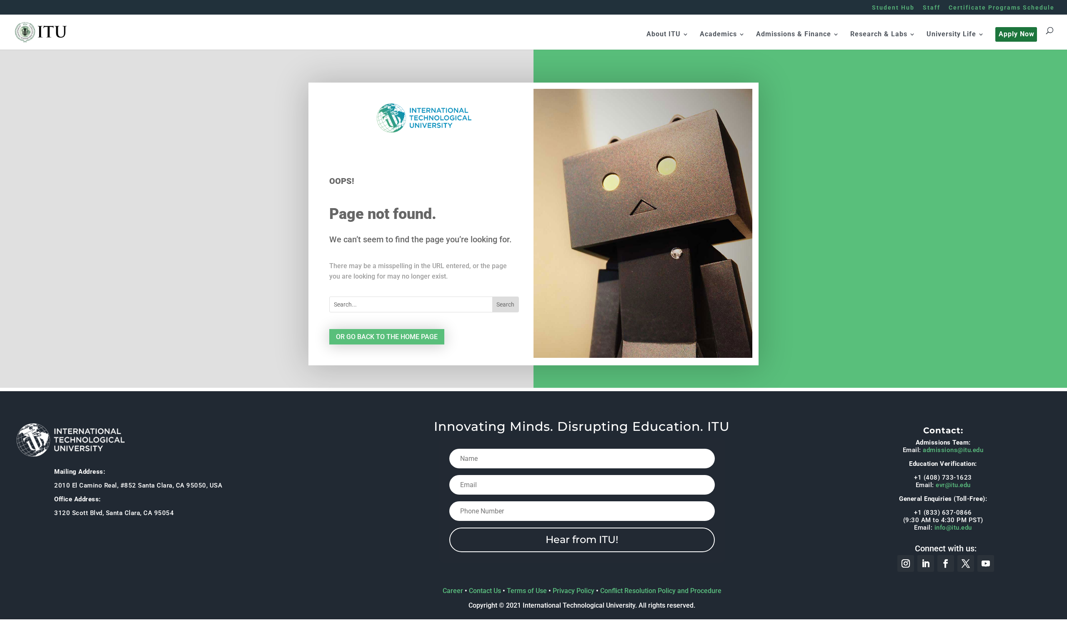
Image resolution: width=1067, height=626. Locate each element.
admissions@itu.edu (953, 450)
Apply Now (1016, 34)
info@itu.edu (953, 527)
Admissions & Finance (793, 34)
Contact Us (485, 591)
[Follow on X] (965, 563)
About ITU (663, 34)
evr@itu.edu (953, 485)
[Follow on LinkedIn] (925, 563)
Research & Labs (878, 34)
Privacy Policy (573, 591)
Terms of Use (527, 591)
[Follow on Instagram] (905, 563)
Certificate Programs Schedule (1001, 8)
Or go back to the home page (387, 337)
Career (453, 591)
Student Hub (893, 8)
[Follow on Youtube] (985, 563)
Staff (931, 8)
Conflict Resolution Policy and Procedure (660, 591)
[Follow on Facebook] (945, 563)
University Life (951, 34)
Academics (718, 34)
